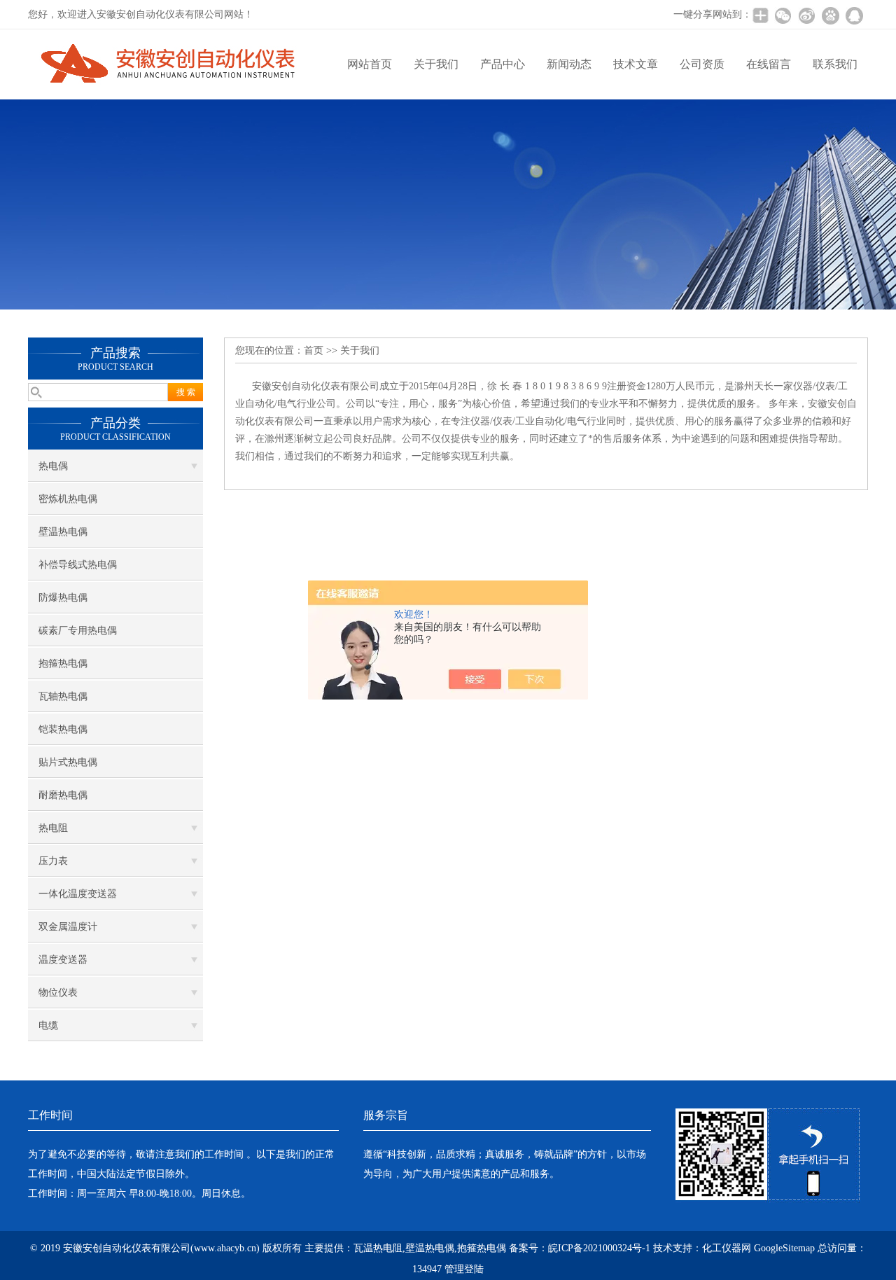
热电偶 (53, 466)
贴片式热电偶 (67, 762)
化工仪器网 (726, 1248)
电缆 (48, 1025)
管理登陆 (464, 1269)
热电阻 (53, 828)
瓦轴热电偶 (63, 696)
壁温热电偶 (63, 532)
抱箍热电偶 (63, 663)
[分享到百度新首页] (830, 15)
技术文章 (635, 64)
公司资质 (702, 64)
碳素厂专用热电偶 (77, 630)
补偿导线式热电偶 (77, 564)
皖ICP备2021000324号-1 (599, 1248)
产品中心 (502, 64)
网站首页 (369, 64)
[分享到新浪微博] (806, 15)
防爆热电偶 (63, 597)
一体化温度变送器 (77, 894)
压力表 (53, 861)
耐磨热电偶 (63, 795)
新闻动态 (569, 64)
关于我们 (436, 64)
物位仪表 (58, 992)
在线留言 (768, 64)
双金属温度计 (67, 926)
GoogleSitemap (784, 1248)
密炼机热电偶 (67, 499)
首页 (313, 350)
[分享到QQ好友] (854, 15)
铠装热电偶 (63, 729)
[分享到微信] (782, 15)
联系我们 (835, 64)
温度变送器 (63, 959)
